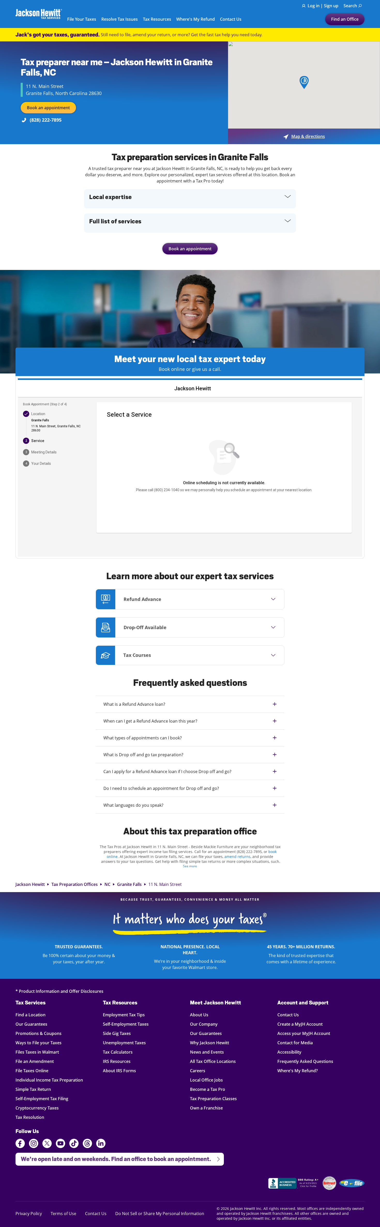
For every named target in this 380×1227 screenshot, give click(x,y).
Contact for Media (295, 1043)
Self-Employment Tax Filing (42, 1098)
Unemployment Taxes (124, 1043)
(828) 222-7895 (46, 120)
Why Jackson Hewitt (209, 1043)
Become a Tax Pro (207, 1089)
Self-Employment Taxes (126, 1024)
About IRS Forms (119, 1071)
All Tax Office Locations (213, 1061)
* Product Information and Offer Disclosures (59, 991)
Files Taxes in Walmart (37, 1052)
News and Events (207, 1052)
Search (350, 6)
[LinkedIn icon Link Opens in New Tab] (100, 1146)
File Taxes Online (32, 1071)
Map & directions (304, 136)
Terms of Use (63, 1213)
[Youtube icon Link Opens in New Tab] (60, 1144)
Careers (197, 1071)
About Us (199, 1015)
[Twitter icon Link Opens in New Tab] (47, 1144)
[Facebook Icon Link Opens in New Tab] (20, 1144)
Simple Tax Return (33, 1089)
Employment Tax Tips (124, 1015)
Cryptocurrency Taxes (37, 1108)
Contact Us (230, 19)
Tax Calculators (118, 1052)
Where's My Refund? (297, 1071)
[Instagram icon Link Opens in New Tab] (33, 1144)
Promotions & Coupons (39, 1033)
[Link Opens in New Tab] (294, 1184)
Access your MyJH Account (303, 1033)
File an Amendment (35, 1061)
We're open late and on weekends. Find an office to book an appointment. (113, 1157)
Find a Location (31, 1015)
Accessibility (289, 1052)
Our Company (204, 1024)
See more (190, 866)
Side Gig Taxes (117, 1033)
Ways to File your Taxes (39, 1043)
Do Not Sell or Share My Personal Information (159, 1213)
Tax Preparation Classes (213, 1098)
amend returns (237, 856)
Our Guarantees (31, 1024)
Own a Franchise (206, 1108)
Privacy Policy (29, 1213)
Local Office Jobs (206, 1080)
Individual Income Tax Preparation (49, 1080)
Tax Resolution (31, 1117)
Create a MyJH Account (300, 1024)
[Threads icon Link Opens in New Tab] (87, 1144)
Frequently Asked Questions (305, 1061)
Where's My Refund (195, 19)
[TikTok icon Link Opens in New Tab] (74, 1144)
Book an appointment (48, 108)
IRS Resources (117, 1061)
